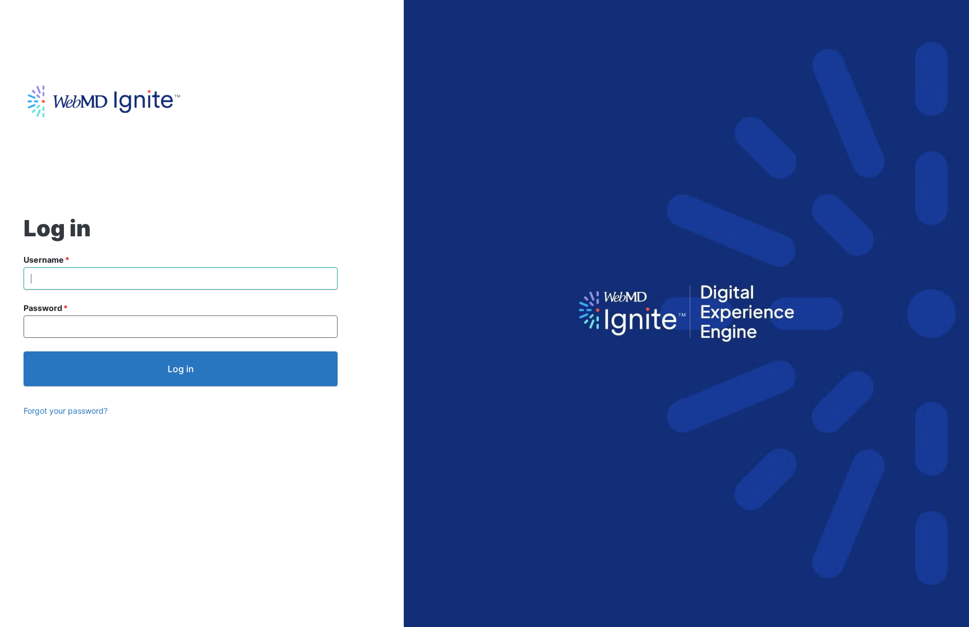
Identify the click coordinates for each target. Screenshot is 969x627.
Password (43, 308)
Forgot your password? (66, 410)
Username (44, 259)
